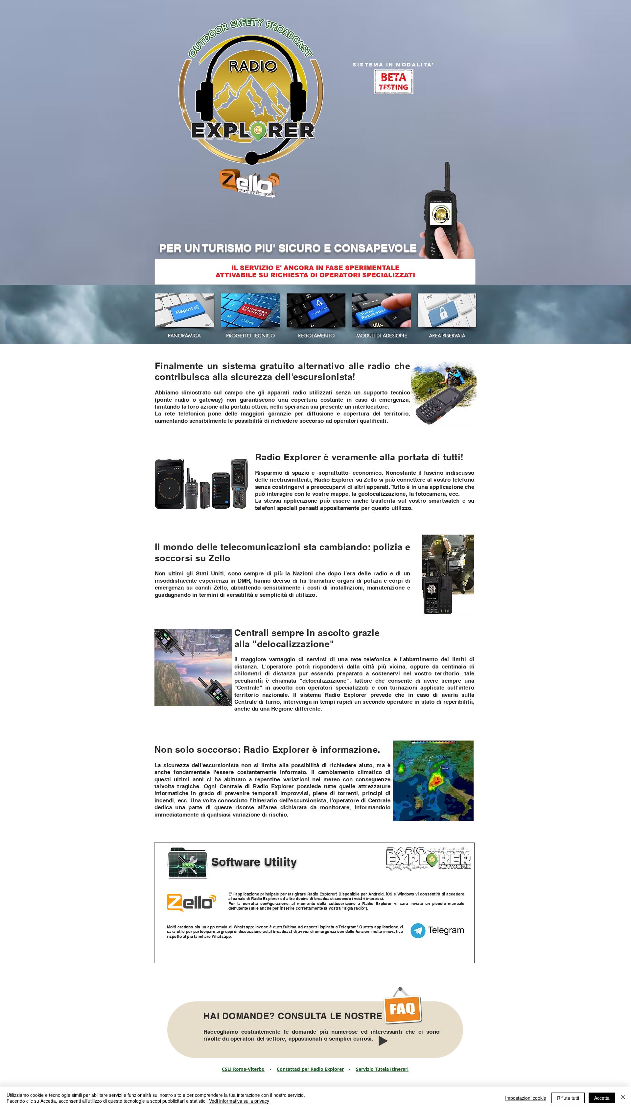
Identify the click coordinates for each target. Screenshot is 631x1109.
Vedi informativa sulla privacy (239, 1100)
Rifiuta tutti (568, 1098)
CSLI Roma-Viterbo (243, 1069)
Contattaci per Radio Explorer (310, 1069)
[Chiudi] (623, 1098)
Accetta (602, 1098)
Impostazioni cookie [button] (525, 1098)
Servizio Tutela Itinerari (382, 1069)
